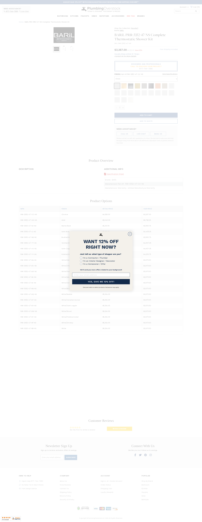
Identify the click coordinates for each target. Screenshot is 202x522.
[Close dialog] (130, 234)
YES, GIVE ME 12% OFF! (101, 281)
